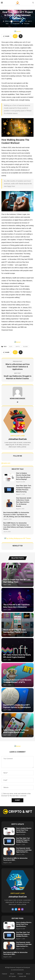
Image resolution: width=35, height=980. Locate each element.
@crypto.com (5, 463)
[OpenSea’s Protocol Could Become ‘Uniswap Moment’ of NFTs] (17, 675)
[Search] (33, 3)
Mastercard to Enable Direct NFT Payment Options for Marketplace (17, 706)
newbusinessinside (18, 21)
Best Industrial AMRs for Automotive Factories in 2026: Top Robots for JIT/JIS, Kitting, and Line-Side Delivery (16, 514)
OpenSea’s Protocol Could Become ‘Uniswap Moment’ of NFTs (17, 681)
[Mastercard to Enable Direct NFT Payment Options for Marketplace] (17, 700)
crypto (18, 346)
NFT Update (12, 976)
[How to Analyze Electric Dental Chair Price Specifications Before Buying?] (9, 477)
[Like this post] (15, 36)
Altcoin (28, 974)
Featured (4, 974)
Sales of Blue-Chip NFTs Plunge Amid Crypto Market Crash (16, 731)
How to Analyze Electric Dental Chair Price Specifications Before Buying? (23, 476)
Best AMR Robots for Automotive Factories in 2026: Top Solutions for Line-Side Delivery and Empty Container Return (17, 526)
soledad (25, 346)
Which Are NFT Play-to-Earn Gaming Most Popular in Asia (15, 630)
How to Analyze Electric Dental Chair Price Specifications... (23, 830)
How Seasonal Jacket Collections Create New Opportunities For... (24, 850)
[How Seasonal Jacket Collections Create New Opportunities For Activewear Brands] (9, 503)
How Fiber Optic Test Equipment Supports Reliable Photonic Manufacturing (23, 489)
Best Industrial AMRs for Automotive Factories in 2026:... (15, 859)
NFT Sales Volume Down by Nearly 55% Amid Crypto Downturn (17, 656)
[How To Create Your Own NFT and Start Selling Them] (17, 575)
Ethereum (20, 974)
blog (10, 346)
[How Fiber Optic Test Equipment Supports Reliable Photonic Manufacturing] (9, 490)
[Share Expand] (21, 36)
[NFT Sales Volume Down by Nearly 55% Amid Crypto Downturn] (17, 650)
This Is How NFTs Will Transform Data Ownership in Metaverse (16, 605)
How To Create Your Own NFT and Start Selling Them (16, 580)
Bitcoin (12, 974)
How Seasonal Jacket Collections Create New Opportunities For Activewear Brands (23, 502)
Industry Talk (22, 976)
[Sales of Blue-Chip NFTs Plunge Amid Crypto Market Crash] (17, 725)
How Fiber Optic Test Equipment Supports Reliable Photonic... (23, 840)
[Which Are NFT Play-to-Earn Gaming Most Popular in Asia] (17, 625)
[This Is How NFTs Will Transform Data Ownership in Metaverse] (17, 600)
